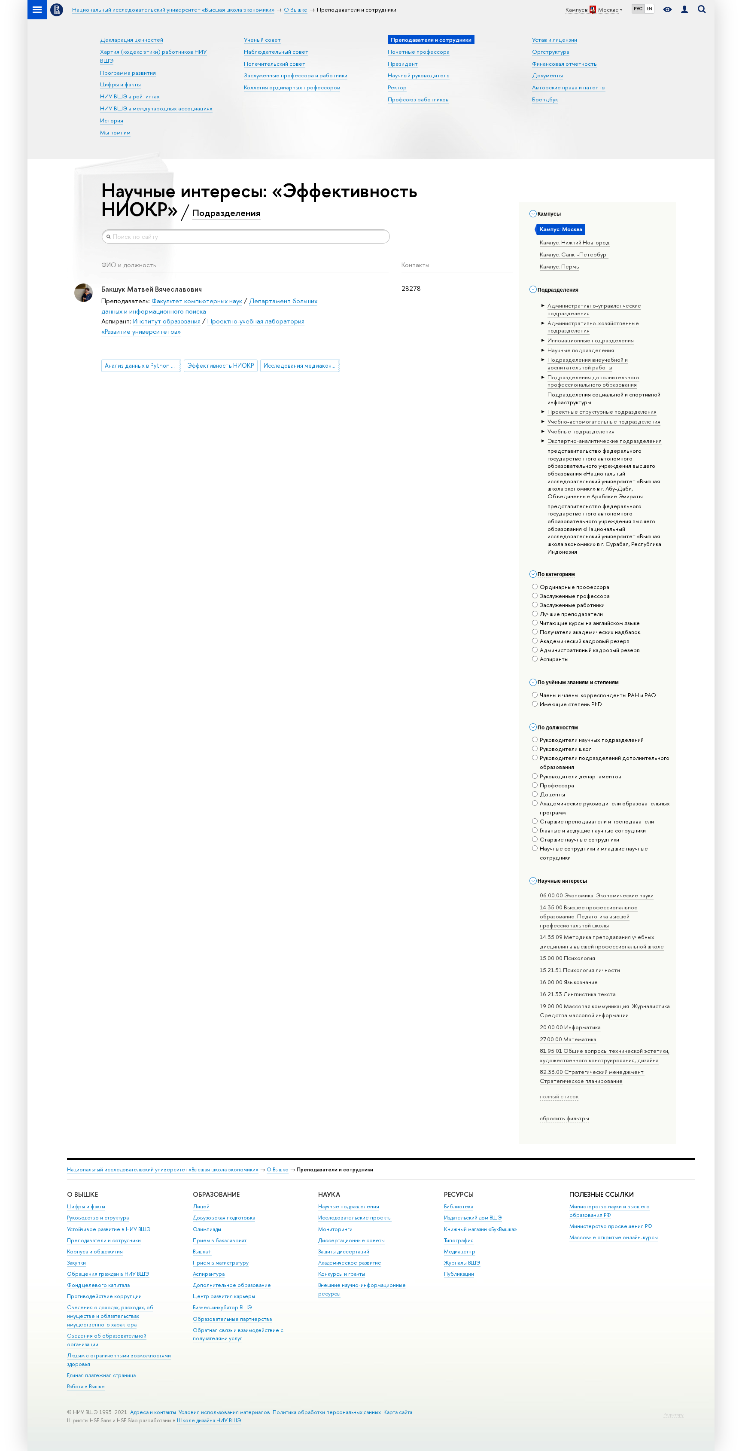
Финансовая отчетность (564, 63)
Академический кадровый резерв (584, 641)
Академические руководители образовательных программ (605, 807)
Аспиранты (554, 659)
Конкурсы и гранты (341, 1273)
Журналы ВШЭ (462, 1262)
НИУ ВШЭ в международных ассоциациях (156, 108)
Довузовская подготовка (224, 1217)
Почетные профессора (419, 51)
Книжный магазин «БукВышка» (480, 1229)
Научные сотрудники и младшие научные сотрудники (594, 852)
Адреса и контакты (153, 1412)
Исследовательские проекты (355, 1217)
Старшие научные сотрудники (579, 839)
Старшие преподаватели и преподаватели (597, 821)
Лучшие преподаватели (571, 614)
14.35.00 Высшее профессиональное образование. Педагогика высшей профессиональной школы (589, 916)
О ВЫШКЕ (82, 1194)
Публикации (459, 1273)
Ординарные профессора (574, 587)
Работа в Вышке (86, 1386)
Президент (403, 63)
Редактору (673, 1414)
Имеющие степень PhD (571, 704)
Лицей (201, 1206)
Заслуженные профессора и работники (295, 75)
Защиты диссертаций (343, 1251)
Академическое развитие (349, 1262)
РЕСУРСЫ (459, 1194)
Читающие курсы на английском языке (590, 623)
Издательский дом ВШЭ (473, 1217)
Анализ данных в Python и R (142, 365)
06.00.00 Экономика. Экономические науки (597, 895)
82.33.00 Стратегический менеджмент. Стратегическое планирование (592, 1076)
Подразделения (226, 212)
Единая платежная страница (101, 1375)
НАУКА (329, 1194)
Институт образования (167, 321)
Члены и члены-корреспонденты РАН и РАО (598, 695)
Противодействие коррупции (104, 1296)
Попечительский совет (274, 63)
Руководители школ (566, 749)
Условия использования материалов (224, 1412)
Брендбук (545, 99)
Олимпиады (207, 1229)
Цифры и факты (120, 84)
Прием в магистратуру (221, 1262)
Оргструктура (550, 51)
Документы (547, 75)
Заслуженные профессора (575, 596)
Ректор (397, 87)
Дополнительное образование (232, 1285)
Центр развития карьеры (224, 1296)
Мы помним (115, 132)
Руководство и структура (98, 1217)
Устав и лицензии (554, 39)
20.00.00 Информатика (570, 1027)
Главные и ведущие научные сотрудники (593, 830)
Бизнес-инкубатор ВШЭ (222, 1307)
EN (649, 9)
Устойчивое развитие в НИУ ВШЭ (109, 1229)
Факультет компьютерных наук (197, 300)
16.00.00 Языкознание (569, 982)
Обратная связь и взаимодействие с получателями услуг (238, 1334)
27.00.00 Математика (568, 1039)
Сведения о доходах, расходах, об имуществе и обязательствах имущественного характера (110, 1316)
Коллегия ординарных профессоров (292, 87)
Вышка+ (202, 1251)
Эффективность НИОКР (220, 365)
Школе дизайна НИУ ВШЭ (209, 1420)
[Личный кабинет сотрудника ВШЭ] (684, 9)
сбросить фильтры (564, 1118)
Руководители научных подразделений (592, 740)
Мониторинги (335, 1229)
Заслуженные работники (572, 605)
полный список (559, 1096)
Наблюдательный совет (276, 51)
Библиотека (458, 1206)
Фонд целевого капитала (98, 1285)
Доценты (552, 794)
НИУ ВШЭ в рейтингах (130, 96)
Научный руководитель (419, 75)
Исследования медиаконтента (302, 365)
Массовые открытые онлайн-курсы (613, 1237)
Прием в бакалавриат (219, 1240)
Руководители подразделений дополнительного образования (604, 762)
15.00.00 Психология (567, 958)
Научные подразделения (348, 1206)
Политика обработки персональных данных (327, 1412)
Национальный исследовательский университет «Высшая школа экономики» (162, 1169)
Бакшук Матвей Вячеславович (151, 289)
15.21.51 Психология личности (580, 970)
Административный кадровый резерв (590, 650)
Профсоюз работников (418, 99)
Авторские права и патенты (568, 87)
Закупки (76, 1262)
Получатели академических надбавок (590, 632)
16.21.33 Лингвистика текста (578, 994)
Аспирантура (209, 1273)
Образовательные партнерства (232, 1319)
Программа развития (128, 72)
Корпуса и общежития (95, 1251)
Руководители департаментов (580, 776)
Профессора (557, 785)
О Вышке (278, 1169)
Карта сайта (397, 1412)
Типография (459, 1240)
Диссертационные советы (351, 1240)
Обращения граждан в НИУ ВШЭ (108, 1273)
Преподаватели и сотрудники (104, 1240)
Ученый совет (262, 39)
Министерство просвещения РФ (610, 1226)
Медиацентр (459, 1251)
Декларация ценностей (131, 39)
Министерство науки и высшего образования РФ (609, 1211)
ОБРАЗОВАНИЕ (216, 1194)
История (111, 120)
